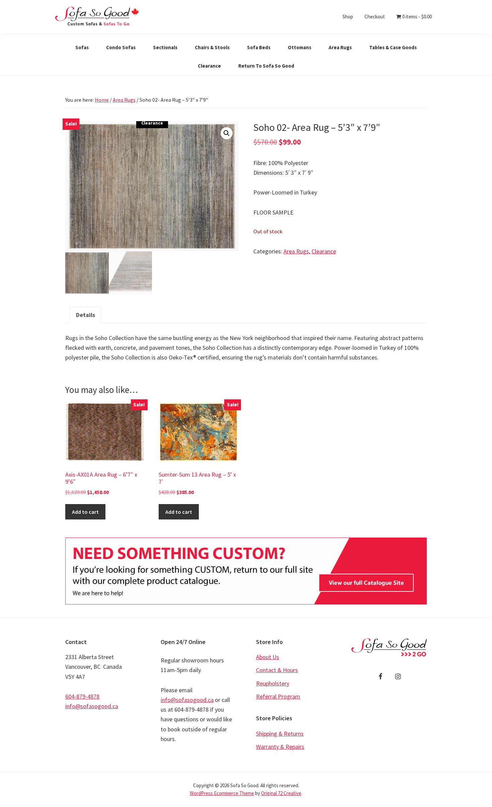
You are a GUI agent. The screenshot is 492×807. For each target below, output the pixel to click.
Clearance (324, 251)
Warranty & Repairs (280, 746)
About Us (267, 657)
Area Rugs (124, 99)
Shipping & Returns (280, 733)
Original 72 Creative (281, 793)
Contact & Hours (277, 670)
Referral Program (278, 696)
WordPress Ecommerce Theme (222, 793)
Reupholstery (272, 683)
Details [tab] (85, 315)
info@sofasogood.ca (91, 706)
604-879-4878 (82, 696)
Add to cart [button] (85, 511)
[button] (227, 133)
